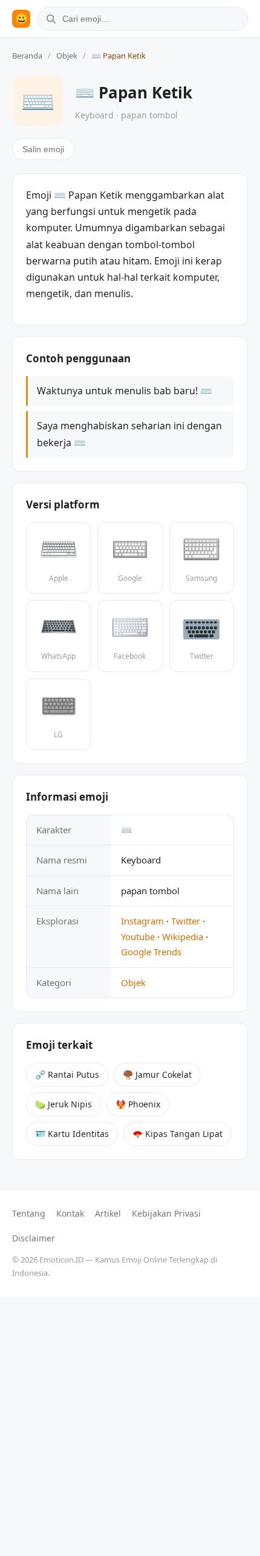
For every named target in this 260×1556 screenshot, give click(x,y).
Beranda (27, 55)
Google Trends (151, 952)
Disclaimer (33, 1238)
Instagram (142, 921)
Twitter (185, 921)
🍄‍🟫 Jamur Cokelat (157, 1074)
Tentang (28, 1213)
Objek (66, 55)
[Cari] (49, 18)
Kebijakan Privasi (166, 1213)
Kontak (70, 1213)
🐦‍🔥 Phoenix (137, 1104)
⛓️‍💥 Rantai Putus (67, 1074)
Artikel (108, 1213)
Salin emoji (43, 149)
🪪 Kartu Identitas (72, 1133)
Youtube (138, 936)
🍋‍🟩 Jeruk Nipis (63, 1104)
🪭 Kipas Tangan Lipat (177, 1133)
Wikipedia (182, 936)
